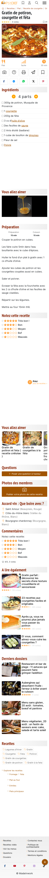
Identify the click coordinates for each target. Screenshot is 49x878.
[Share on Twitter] (33, 81)
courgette (11, 111)
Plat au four (14, 780)
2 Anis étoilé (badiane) (16, 130)
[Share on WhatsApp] (24, 81)
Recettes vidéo (10, 845)
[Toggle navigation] (44, 3)
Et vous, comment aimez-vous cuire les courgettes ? (34, 639)
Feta (22, 754)
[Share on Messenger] (14, 81)
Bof (19, 332)
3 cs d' (14, 120)
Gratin (30, 749)
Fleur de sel (10, 140)
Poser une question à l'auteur (26, 474)
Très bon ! (23, 320)
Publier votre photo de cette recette (24, 494)
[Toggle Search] (36, 3)
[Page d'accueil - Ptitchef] (3, 8)
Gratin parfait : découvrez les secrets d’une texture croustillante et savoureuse (34, 581)
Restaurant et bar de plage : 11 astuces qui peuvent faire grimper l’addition (34, 668)
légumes (33, 135)
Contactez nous (35, 840)
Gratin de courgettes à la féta (32, 450)
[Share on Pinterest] (43, 81)
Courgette (10, 754)
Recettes (7, 840)
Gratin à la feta (34, 762)
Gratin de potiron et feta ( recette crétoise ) (11, 452)
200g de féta (11, 115)
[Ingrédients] (4, 439)
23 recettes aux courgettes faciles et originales (34, 600)
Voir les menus (9, 849)
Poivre (7, 145)
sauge (24, 125)
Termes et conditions (37, 851)
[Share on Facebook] (4, 81)
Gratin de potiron (14, 762)
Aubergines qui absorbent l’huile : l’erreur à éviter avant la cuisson (34, 687)
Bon (19, 324)
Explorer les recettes (13, 770)
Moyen (21, 328)
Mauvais (22, 337)
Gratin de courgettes (15, 758)
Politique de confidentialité (32, 846)
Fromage (13, 774)
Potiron (33, 754)
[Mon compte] (29, 3)
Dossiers (7, 857)
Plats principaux (16, 791)
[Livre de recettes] (23, 3)
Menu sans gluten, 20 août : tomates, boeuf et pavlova (33, 705)
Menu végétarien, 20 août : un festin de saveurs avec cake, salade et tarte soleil (34, 726)
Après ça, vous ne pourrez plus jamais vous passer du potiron (33, 621)
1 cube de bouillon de (21, 135)
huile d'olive (18, 120)
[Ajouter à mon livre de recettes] (42, 72)
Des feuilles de (16, 125)
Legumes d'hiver (13, 749)
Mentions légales (35, 855)
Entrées (12, 785)
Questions (7, 853)
